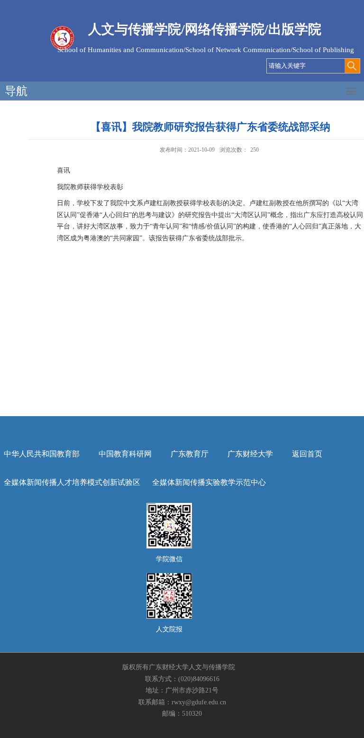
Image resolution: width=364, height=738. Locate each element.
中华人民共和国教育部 (42, 454)
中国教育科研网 (125, 454)
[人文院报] (169, 576)
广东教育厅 (190, 454)
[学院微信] (169, 506)
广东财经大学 (250, 454)
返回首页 (307, 454)
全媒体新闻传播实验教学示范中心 (209, 482)
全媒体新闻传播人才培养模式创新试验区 (72, 482)
